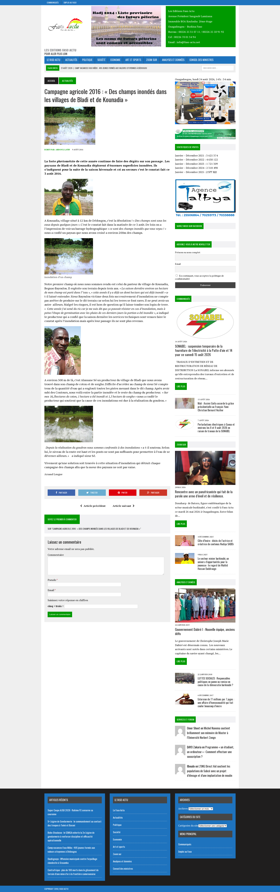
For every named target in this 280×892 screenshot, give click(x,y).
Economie (115, 60)
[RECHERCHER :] (218, 68)
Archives (183, 808)
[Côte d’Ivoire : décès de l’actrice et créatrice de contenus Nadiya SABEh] (184, 544)
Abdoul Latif (63, 149)
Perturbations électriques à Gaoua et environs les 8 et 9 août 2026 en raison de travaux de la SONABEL (216, 427)
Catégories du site (188, 825)
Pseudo (52, 580)
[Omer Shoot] (180, 734)
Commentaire (56, 555)
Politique (87, 60)
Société (101, 60)
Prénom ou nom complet (187, 252)
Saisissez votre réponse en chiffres (68, 600)
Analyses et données (173, 60)
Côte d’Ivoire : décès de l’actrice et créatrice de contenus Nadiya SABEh (216, 542)
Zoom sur (151, 60)
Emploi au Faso (70, 2)
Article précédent (94, 506)
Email (51, 590)
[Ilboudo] (180, 772)
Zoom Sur (181, 444)
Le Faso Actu (53, 60)
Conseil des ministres (201, 60)
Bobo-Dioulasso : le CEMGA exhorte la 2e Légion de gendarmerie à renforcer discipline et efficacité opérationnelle (71, 836)
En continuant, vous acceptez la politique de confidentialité (199, 277)
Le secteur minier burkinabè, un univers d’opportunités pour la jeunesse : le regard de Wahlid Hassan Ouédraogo (213, 564)
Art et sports (133, 60)
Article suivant (122, 506)
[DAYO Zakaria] (180, 753)
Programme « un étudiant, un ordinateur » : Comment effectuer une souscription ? (210, 752)
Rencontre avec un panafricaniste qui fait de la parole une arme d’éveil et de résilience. (204, 493)
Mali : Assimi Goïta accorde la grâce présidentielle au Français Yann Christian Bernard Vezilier (216, 406)
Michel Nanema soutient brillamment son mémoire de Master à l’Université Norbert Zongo (208, 733)
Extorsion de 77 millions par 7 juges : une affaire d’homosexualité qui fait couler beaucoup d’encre (216, 702)
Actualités (71, 60)
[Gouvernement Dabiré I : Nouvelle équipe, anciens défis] (205, 620)
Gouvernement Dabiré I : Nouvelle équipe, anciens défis (205, 631)
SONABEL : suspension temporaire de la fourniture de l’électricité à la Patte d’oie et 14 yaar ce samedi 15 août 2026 (203, 350)
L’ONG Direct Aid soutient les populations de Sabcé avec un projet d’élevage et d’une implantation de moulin (209, 771)
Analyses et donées (186, 582)
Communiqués (53, 2)
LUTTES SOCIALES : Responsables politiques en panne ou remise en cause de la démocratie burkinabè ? (215, 681)
